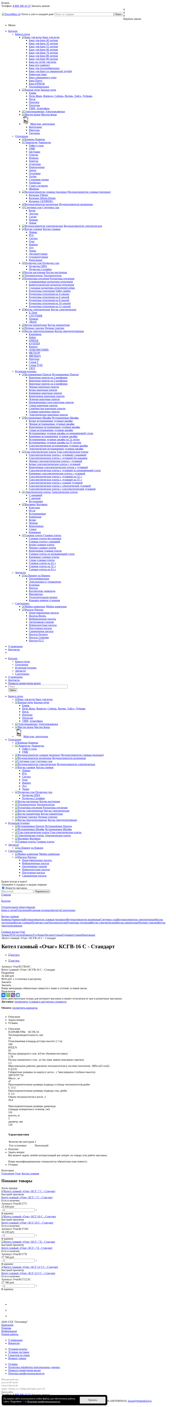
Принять (92, 1400)
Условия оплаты (17, 1349)
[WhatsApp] (8, 995)
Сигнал (19, 934)
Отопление (21, 136)
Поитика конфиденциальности (26, 1373)
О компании (15, 646)
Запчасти (20, 572)
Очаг (18, 1173)
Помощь (6, 1328)
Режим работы (9, 1334)
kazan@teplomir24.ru (140, 1400)
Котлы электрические (103, 922)
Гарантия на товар (19, 1355)
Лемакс (5, 934)
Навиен (27, 934)
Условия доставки (18, 1352)
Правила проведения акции (24, 1370)
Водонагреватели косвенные (83, 919)
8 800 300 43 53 (22, 5)
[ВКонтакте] (3, 995)
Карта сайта (7, 1391)
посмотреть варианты (25, 1007)
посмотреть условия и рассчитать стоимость (41, 1001)
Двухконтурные (53, 934)
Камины (6, 919)
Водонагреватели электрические (136, 919)
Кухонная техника (25, 371)
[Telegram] (18, 995)
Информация (9, 1331)
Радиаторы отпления (78, 922)
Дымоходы (17, 919)
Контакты (14, 649)
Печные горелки (148, 922)
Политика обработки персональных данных (34, 1367)
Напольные (88, 934)
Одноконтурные (72, 934)
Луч (34, 934)
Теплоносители (57, 922)
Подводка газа (39, 922)
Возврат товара (17, 1358)
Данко (40, 934)
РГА (12, 934)
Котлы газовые (22, 922)
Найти (13, 690)
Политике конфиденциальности (43, 1401)
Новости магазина (16, 888)
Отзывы (13, 1364)
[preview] (14, 954)
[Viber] (13, 995)
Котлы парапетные (127, 922)
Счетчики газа (108, 919)
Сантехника (22, 603)
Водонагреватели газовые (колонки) (45, 919)
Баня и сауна (22, 34)
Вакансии (14, 1343)
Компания (7, 1324)
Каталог (13, 31)
